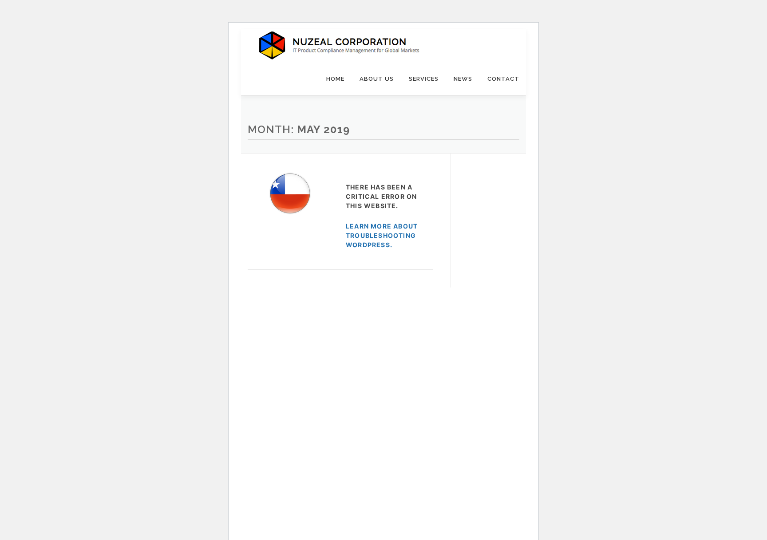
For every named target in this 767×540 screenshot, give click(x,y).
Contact (503, 78)
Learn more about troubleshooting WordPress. (382, 235)
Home (335, 78)
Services (424, 78)
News (463, 78)
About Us (377, 78)
